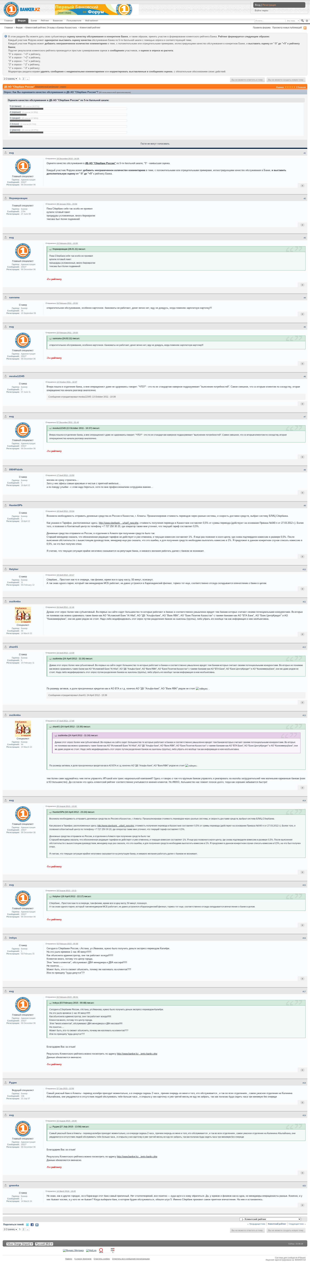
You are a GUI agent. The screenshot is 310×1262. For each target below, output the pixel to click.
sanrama (14, 297)
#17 (304, 991)
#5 (305, 327)
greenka (14, 1185)
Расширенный (307, 21)
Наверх (68, 1259)
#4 (305, 298)
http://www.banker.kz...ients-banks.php (137, 1053)
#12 (304, 647)
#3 (305, 238)
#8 (305, 470)
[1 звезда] (286, 87)
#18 (304, 1083)
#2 (305, 198)
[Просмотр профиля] (23, 166)
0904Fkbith (16, 469)
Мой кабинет (91, 20)
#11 (304, 602)
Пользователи (74, 20)
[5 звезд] (294, 87)
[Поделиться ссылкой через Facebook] (32, 1224)
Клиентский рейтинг (90, 27)
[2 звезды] (288, 87)
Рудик (13, 1082)
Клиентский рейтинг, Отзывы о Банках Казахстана (51, 27)
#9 (305, 505)
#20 (304, 1186)
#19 (304, 1115)
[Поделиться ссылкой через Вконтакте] (37, 1225)
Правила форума (262, 27)
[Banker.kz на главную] (22, 9)
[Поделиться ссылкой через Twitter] (27, 1224)
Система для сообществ (286, 1258)
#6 (305, 376)
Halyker (13, 569)
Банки (34, 20)
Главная (8, 20)
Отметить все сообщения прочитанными (131, 1259)
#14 (304, 801)
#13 (304, 715)
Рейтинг (45, 20)
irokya (13, 937)
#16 (304, 938)
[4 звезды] (292, 87)
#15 (304, 885)
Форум (22, 20)
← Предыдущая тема (256, 1224)
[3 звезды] (290, 87)
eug (11, 152)
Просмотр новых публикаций (287, 27)
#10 (304, 569)
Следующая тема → (297, 1224)
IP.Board (301, 1258)
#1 (305, 153)
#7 (305, 417)
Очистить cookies (102, 1259)
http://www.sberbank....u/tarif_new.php (118, 523)
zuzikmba (15, 601)
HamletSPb (15, 505)
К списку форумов (82, 1259)
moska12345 (16, 376)
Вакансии (58, 20)
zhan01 (13, 646)
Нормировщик (18, 198)
